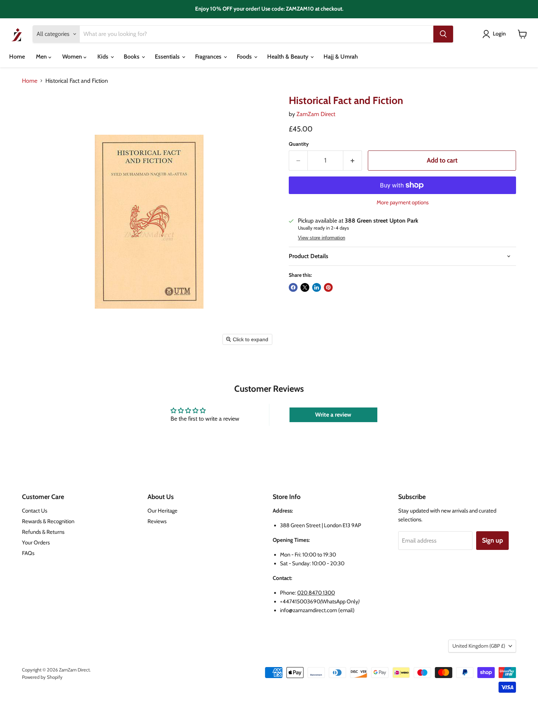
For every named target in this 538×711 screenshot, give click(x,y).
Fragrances (209, 56)
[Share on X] (304, 287)
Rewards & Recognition (48, 521)
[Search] (443, 34)
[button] (495, 34)
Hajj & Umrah (341, 56)
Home (17, 56)
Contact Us (34, 510)
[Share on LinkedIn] (316, 287)
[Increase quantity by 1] (352, 160)
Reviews (157, 521)
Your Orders (36, 542)
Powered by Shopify (42, 677)
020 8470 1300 (316, 592)
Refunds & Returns (43, 532)
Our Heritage (162, 510)
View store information (321, 238)
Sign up (492, 540)
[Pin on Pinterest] (328, 287)
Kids (103, 56)
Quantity (299, 144)
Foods (245, 56)
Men (42, 56)
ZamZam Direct (315, 114)
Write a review (333, 414)
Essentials (168, 56)
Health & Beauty (288, 56)
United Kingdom (478, 646)
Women (72, 56)
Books (132, 56)
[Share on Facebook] (293, 287)
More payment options (403, 203)
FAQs (28, 553)
